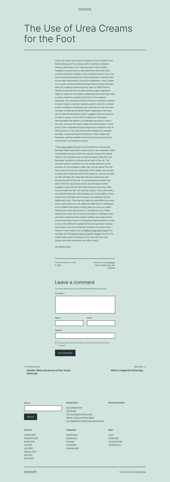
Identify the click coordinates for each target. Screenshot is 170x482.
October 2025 (30, 435)
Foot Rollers (71, 411)
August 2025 (29, 441)
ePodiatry (85, 9)
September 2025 (31, 438)
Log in (111, 435)
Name (58, 318)
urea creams (67, 147)
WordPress (141, 472)
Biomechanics (72, 435)
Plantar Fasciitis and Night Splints (80, 418)
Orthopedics (71, 445)
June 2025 (28, 448)
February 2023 (30, 451)
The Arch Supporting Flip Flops (79, 414)
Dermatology (110, 262)
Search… (27, 403)
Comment (60, 293)
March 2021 (29, 458)
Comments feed (115, 441)
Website (58, 330)
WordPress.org (115, 445)
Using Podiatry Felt (74, 408)
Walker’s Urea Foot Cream (96, 230)
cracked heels (106, 265)
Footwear (70, 441)
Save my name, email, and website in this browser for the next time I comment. (83, 344)
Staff (59, 265)
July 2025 (28, 445)
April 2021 (28, 455)
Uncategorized (72, 448)
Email (90, 318)
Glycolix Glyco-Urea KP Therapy (86, 234)
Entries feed (114, 438)
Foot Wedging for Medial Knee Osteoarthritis (85, 421)
